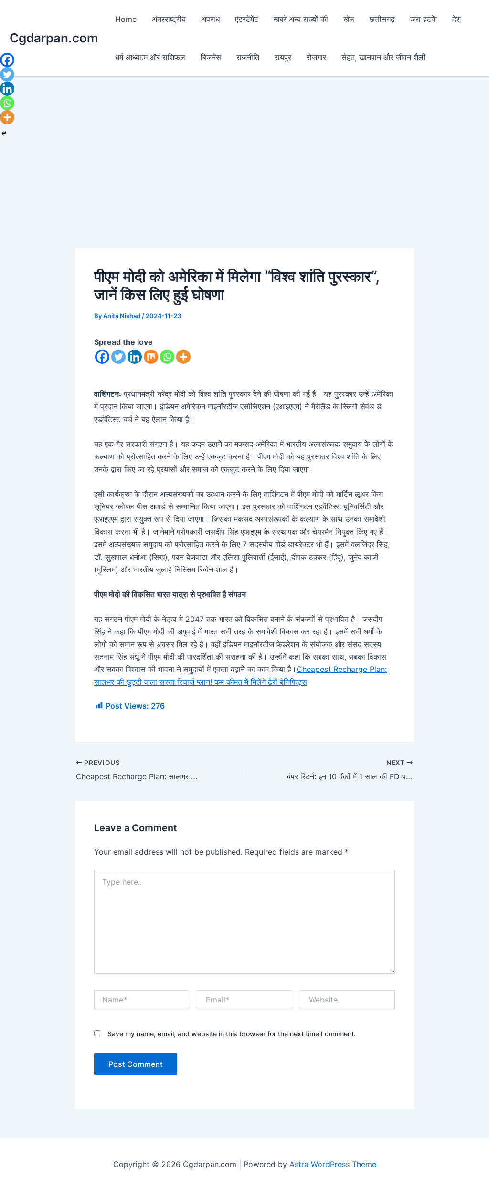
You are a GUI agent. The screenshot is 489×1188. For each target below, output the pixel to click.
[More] (183, 357)
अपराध (210, 19)
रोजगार (316, 57)
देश (456, 19)
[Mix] (151, 357)
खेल (348, 19)
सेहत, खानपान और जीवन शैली (383, 57)
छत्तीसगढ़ (382, 19)
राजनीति (247, 57)
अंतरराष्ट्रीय (169, 19)
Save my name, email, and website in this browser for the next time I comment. (231, 1034)
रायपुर (283, 57)
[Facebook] (102, 357)
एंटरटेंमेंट (246, 19)
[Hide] (4, 133)
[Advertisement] (244, 178)
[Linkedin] (135, 357)
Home (126, 19)
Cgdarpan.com (54, 38)
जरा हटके (423, 19)
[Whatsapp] (167, 357)
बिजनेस (211, 57)
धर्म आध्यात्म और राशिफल (150, 57)
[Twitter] (118, 357)
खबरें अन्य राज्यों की (301, 19)
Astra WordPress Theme (332, 1164)
